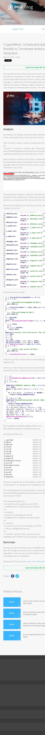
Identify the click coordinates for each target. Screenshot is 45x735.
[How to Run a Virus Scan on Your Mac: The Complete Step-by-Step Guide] (12, 602)
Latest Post (17, 29)
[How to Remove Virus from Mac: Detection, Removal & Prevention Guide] (12, 613)
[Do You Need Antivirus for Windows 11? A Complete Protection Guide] (12, 635)
